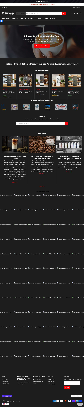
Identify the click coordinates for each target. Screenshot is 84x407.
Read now (14, 182)
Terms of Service (52, 385)
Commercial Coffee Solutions (23, 382)
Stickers (46, 18)
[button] (76, 13)
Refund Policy (51, 381)
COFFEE (3, 400)
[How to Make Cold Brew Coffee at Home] (15, 144)
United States (77, 7)
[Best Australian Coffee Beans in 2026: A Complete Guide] (42, 144)
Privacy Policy (51, 383)
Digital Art (52, 18)
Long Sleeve (23, 18)
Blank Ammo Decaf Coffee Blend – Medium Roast (25, 91)
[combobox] (5, 404)
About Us (35, 383)
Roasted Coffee (5, 379)
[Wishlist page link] (72, 13)
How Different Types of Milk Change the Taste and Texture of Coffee (69, 158)
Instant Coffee (5, 381)
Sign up (67, 387)
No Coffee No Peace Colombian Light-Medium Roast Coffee (9, 92)
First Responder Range (38, 381)
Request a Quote (21, 384)
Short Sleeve (15, 18)
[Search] (64, 13)
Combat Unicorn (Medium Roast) (58, 91)
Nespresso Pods (5, 383)
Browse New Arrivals (42, 46)
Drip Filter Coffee (5, 385)
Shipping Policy (51, 379)
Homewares (31, 18)
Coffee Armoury (6, 18)
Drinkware (38, 18)
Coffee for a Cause (37, 379)
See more (41, 186)
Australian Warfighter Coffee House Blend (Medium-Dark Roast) (73, 92)
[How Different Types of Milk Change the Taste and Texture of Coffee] (69, 144)
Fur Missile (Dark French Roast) (41, 91)
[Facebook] (1, 21)
